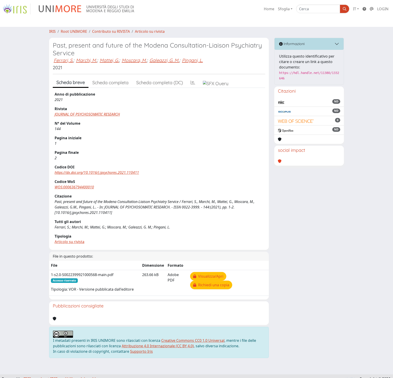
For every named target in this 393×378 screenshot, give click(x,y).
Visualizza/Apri (209, 276)
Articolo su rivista (150, 31)
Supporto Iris (141, 351)
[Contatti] (371, 8)
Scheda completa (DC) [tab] (159, 82)
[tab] (193, 82)
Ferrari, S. (63, 60)
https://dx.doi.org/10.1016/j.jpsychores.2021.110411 (97, 172)
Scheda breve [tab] (70, 82)
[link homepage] (16, 8)
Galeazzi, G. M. (164, 60)
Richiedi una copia (212, 284)
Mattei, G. (109, 60)
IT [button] (354, 8)
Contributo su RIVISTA (111, 31)
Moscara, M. (134, 60)
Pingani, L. (192, 60)
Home (269, 8)
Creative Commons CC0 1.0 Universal (192, 340)
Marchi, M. (86, 60)
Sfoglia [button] (284, 8)
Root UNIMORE (74, 31)
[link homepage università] (86, 8)
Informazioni (294, 43)
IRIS (52, 31)
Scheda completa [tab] (110, 82)
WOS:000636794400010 (74, 187)
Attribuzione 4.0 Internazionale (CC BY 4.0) (158, 345)
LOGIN (382, 8)
